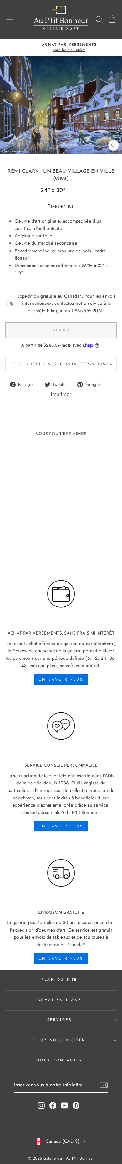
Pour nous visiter (59, 1039)
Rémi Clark (23, 171)
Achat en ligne (59, 999)
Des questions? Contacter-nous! (61, 363)
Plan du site (59, 979)
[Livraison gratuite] (61, 873)
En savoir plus (61, 679)
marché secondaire (57, 243)
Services (59, 1019)
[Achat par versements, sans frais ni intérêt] (61, 594)
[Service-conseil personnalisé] (61, 726)
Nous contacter (59, 1060)
